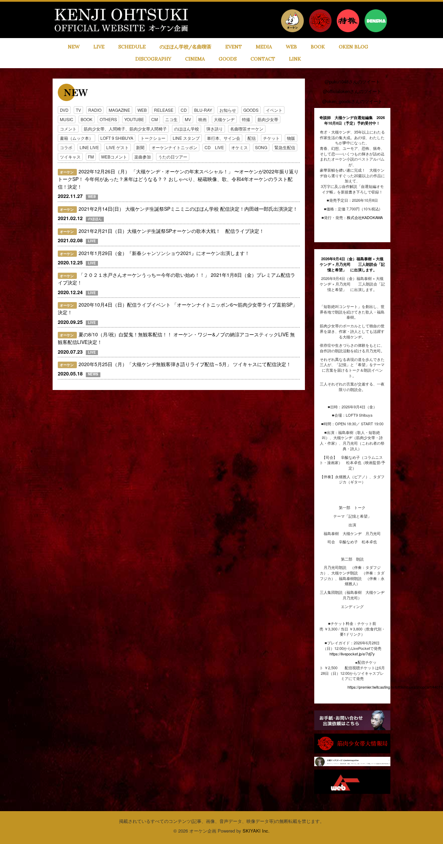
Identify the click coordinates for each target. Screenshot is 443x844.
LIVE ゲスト (117, 147)
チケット (271, 138)
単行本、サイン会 (223, 138)
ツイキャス (70, 157)
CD (184, 110)
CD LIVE (214, 147)
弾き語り (214, 128)
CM (154, 119)
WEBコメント (114, 157)
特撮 (246, 119)
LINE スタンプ (186, 138)
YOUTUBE (134, 119)
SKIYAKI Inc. (256, 830)
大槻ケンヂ (224, 119)
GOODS (251, 110)
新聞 (140, 147)
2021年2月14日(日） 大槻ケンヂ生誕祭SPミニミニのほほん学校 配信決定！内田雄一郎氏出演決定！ (188, 208)
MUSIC (66, 119)
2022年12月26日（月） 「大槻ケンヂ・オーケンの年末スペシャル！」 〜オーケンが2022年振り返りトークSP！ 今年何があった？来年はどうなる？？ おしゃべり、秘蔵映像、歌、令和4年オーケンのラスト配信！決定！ (178, 179)
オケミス (239, 147)
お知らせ (227, 110)
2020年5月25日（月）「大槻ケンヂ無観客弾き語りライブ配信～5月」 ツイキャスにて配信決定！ (185, 364)
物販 (291, 138)
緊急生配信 (284, 147)
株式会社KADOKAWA (365, 217)
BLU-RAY (203, 110)
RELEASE (163, 110)
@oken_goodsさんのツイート (352, 101)
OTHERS (108, 119)
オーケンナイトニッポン (174, 147)
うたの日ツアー (172, 157)
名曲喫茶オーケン (246, 128)
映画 (202, 119)
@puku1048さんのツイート (352, 81)
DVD (64, 110)
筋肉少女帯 (267, 119)
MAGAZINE (119, 110)
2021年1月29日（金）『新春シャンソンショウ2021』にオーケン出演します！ (164, 252)
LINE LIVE (89, 147)
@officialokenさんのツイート (352, 91)
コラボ (66, 147)
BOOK (86, 119)
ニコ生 (171, 119)
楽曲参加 (142, 157)
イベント (274, 110)
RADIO (94, 110)
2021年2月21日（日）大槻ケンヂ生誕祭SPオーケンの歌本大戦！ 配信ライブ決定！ (171, 230)
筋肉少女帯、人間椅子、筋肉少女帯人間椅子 (125, 128)
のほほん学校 (186, 128)
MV (188, 119)
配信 (251, 138)
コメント (68, 128)
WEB (142, 110)
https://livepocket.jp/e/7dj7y (352, 653)
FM (91, 157)
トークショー (153, 138)
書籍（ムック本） (76, 138)
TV (78, 110)
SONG (261, 147)
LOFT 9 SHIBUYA (116, 138)
